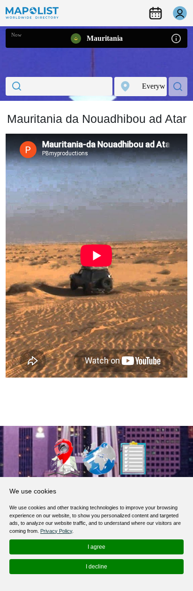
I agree (96, 547)
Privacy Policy (56, 531)
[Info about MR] (176, 38)
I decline (96, 566)
